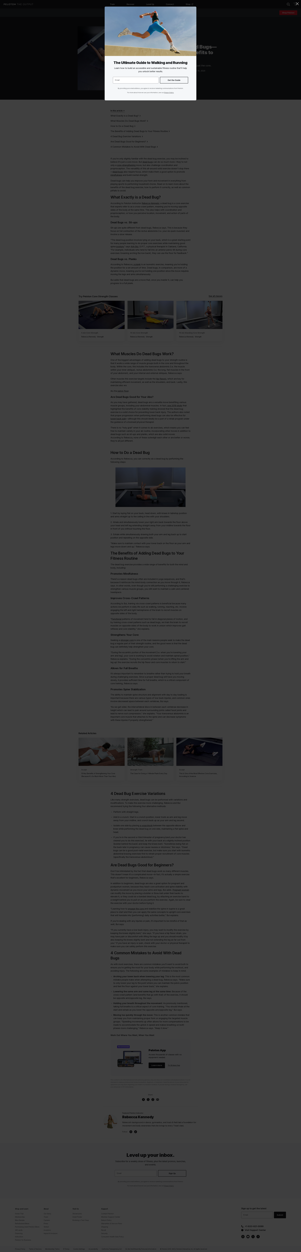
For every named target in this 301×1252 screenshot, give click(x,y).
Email (117, 80)
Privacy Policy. (169, 92)
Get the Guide (174, 80)
